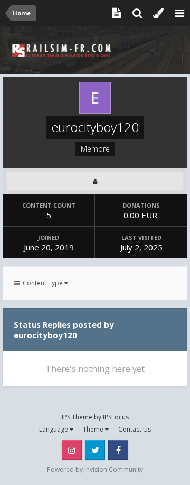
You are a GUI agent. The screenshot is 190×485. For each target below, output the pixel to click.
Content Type (42, 282)
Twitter (95, 450)
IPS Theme (77, 417)
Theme (94, 429)
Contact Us (134, 429)
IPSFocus (116, 417)
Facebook (118, 450)
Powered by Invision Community (95, 469)
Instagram (72, 450)
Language (54, 429)
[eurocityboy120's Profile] (95, 181)
